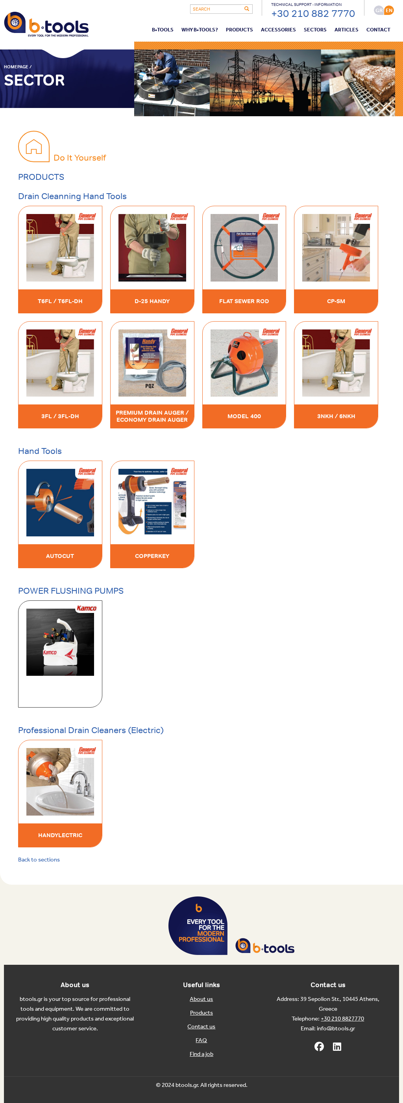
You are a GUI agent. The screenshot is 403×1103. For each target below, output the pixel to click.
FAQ (201, 1040)
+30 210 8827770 (342, 1018)
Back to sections (39, 859)
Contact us (201, 1026)
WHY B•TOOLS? (199, 30)
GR (379, 10)
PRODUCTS (239, 30)
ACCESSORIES (278, 30)
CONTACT (378, 30)
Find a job (201, 1054)
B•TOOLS (163, 30)
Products (201, 1013)
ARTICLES (347, 30)
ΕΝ (389, 10)
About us (201, 999)
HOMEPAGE (16, 67)
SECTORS (315, 30)
